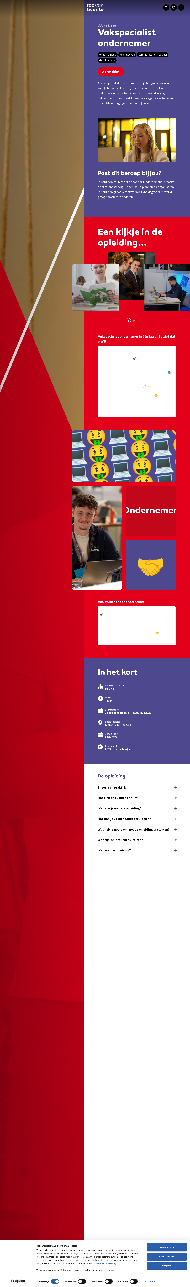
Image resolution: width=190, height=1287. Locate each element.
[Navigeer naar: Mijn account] (173, 7)
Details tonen (149, 1281)
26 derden (65, 1270)
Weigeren (167, 1265)
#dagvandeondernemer (115, 637)
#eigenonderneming (133, 400)
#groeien (142, 405)
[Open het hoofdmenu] (181, 7)
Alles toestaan (167, 1247)
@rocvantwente (110, 349)
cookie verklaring (107, 1263)
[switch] (82, 1281)
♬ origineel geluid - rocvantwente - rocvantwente (133, 642)
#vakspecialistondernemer (117, 405)
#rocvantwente (110, 409)
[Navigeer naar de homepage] (95, 7)
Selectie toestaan (166, 1256)
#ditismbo (156, 405)
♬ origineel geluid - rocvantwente (122, 414)
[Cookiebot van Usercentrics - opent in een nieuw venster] (18, 1281)
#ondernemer (109, 400)
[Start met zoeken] (166, 7)
